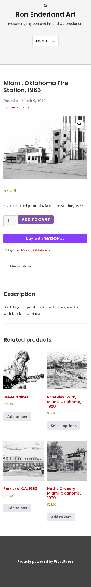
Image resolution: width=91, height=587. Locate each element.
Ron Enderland (21, 107)
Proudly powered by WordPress (46, 561)
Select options (64, 425)
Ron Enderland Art (46, 14)
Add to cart (36, 219)
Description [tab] (20, 266)
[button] (79, 124)
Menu (41, 41)
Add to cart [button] (17, 416)
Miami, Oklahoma (35, 250)
